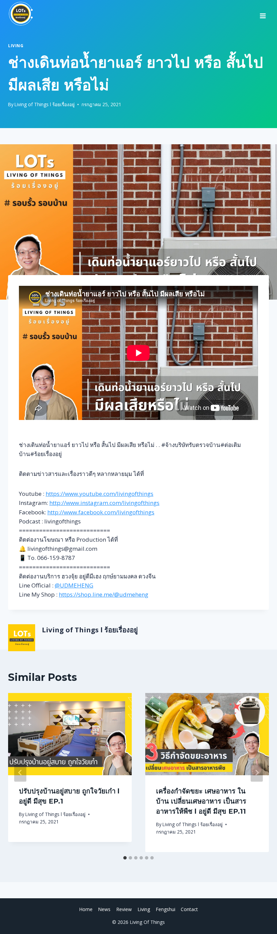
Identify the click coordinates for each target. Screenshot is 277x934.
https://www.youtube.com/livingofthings (99, 494)
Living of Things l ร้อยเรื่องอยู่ (45, 104)
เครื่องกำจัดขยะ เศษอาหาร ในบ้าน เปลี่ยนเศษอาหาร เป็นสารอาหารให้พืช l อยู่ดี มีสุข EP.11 (201, 801)
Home (86, 909)
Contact (189, 909)
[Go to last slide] (20, 772)
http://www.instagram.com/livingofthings (104, 503)
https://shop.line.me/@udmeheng (103, 594)
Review (124, 909)
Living (16, 45)
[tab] (125, 858)
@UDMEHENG (74, 585)
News (104, 909)
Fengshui (165, 909)
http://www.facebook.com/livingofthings (100, 512)
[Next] (257, 772)
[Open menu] (262, 13)
